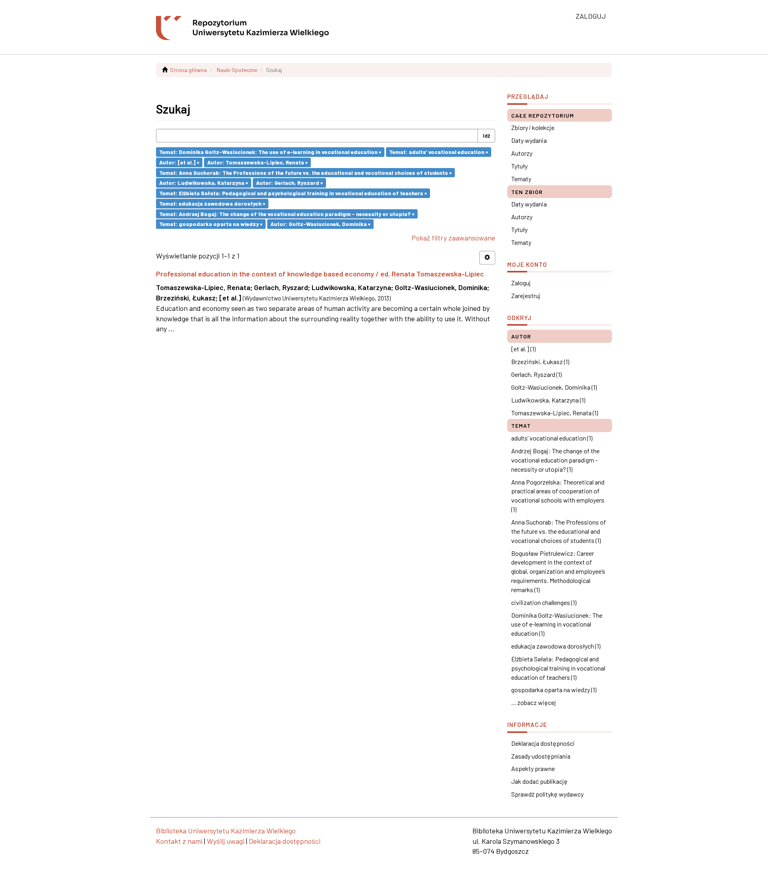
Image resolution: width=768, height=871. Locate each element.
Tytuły (519, 166)
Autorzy (521, 153)
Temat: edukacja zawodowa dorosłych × (212, 203)
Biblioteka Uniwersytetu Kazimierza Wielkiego (226, 830)
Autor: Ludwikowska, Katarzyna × (203, 182)
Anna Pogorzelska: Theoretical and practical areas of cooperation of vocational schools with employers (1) (557, 495)
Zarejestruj (525, 295)
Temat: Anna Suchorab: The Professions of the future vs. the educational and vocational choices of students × (305, 172)
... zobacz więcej (533, 702)
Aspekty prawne (533, 768)
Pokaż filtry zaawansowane (453, 237)
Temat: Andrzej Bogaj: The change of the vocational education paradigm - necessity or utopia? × (286, 213)
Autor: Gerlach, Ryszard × (289, 182)
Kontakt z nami (179, 841)
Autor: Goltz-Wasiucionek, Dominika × (320, 223)
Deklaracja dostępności (543, 743)
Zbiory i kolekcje (532, 127)
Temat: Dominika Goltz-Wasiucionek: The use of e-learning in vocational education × (270, 151)
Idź (486, 135)
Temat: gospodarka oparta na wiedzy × (210, 223)
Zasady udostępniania (540, 756)
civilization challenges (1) (543, 602)
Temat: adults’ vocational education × (438, 151)
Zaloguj (521, 282)
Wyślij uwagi (225, 841)
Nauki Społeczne (237, 69)
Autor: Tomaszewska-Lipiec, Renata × (257, 162)
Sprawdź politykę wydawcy (547, 794)
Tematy (521, 178)
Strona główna (188, 69)
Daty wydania (529, 140)
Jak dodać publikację (539, 781)
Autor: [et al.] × (179, 162)
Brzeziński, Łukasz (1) (540, 361)
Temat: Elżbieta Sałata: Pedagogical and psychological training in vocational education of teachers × (293, 193)
